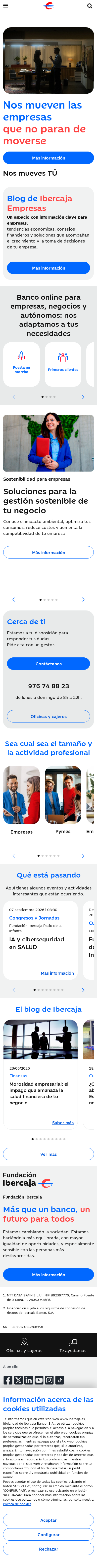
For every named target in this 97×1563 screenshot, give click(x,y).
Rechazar (48, 1549)
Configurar (49, 1534)
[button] (90, 5)
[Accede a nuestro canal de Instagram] (49, 1380)
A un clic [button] (10, 1366)
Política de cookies (17, 1503)
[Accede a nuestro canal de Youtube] (39, 1380)
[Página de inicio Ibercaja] (48, 5)
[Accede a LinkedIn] (29, 1380)
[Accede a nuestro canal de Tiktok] (60, 1380)
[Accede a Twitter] (18, 1380)
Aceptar (48, 1520)
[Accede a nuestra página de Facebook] (8, 1380)
